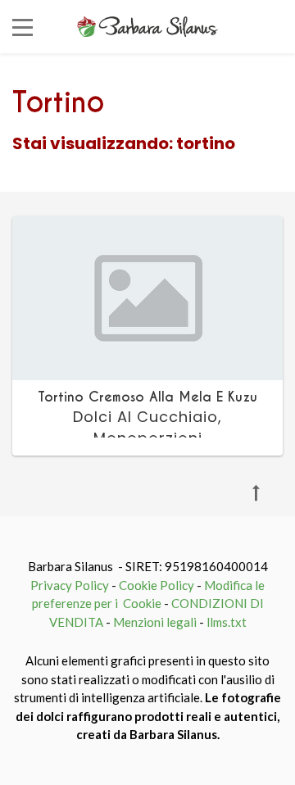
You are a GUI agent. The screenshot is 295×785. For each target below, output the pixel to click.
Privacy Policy (69, 585)
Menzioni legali (155, 622)
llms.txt (226, 622)
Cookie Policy (156, 585)
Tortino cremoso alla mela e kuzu (147, 397)
